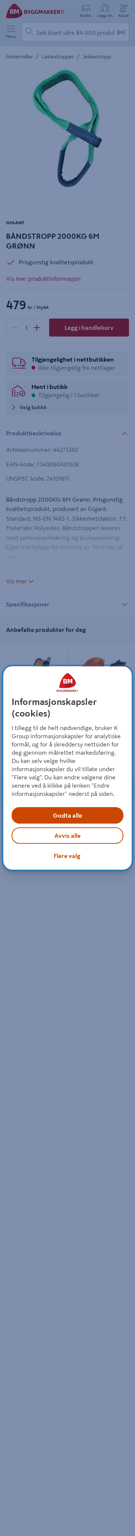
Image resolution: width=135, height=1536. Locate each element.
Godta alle (67, 815)
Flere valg (67, 856)
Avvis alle (67, 836)
